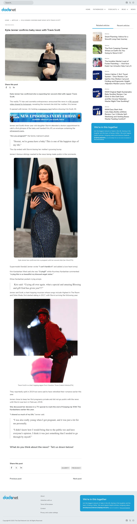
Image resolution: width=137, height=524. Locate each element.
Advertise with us (46, 500)
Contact (43, 508)
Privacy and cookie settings (49, 513)
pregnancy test (45, 109)
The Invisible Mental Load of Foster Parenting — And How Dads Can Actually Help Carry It (118, 63)
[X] (10, 87)
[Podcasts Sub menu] (118, 9)
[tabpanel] (112, 76)
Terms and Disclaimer (99, 139)
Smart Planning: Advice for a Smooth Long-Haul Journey (116, 37)
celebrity (65, 468)
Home (88, 9)
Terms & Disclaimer (47, 504)
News (133, 9)
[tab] (102, 26)
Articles (15, 20)
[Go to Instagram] (133, 2)
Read (124, 9)
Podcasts (112, 9)
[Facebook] (6, 87)
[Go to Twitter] (130, 2)
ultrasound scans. (17, 131)
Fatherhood (98, 9)
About (42, 496)
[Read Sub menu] (127, 9)
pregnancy (76, 468)
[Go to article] (97, 36)
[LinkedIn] (14, 87)
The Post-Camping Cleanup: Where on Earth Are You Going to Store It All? (116, 50)
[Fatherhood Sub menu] (105, 9)
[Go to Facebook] (127, 2)
